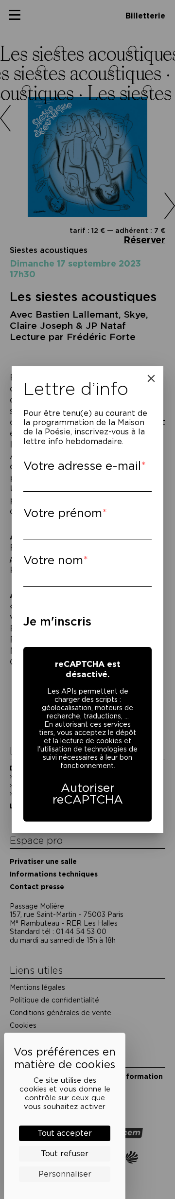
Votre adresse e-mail (82, 466)
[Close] (151, 378)
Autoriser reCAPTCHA (87, 793)
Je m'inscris (57, 621)
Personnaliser (64, 1174)
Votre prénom (62, 513)
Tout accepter (64, 1133)
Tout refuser (64, 1153)
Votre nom (53, 560)
